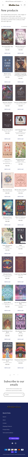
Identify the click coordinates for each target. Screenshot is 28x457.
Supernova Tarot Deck (20, 359)
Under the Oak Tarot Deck (7, 360)
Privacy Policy (6, 429)
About (4, 420)
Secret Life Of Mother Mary (20, 303)
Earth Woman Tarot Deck (7, 331)
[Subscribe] (22, 394)
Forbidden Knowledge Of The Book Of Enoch (21, 74)
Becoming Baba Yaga (7, 46)
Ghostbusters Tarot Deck (20, 331)
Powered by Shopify (21, 454)
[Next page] (17, 374)
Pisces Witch (7, 302)
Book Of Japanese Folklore (7, 246)
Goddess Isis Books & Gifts (11, 454)
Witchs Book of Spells (20, 189)
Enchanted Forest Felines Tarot (20, 160)
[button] (2, 5)
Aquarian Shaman (7, 102)
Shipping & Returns (7, 426)
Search (4, 416)
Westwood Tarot (7, 217)
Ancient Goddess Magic (20, 102)
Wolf (20, 245)
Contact (4, 423)
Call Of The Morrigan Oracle (20, 130)
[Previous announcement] (2, 1)
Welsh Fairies (7, 73)
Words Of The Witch (7, 130)
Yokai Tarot (7, 159)
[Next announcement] (25, 1)
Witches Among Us (20, 46)
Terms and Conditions (8, 432)
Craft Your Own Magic (20, 274)
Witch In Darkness (21, 217)
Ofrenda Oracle (7, 274)
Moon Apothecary (7, 189)
